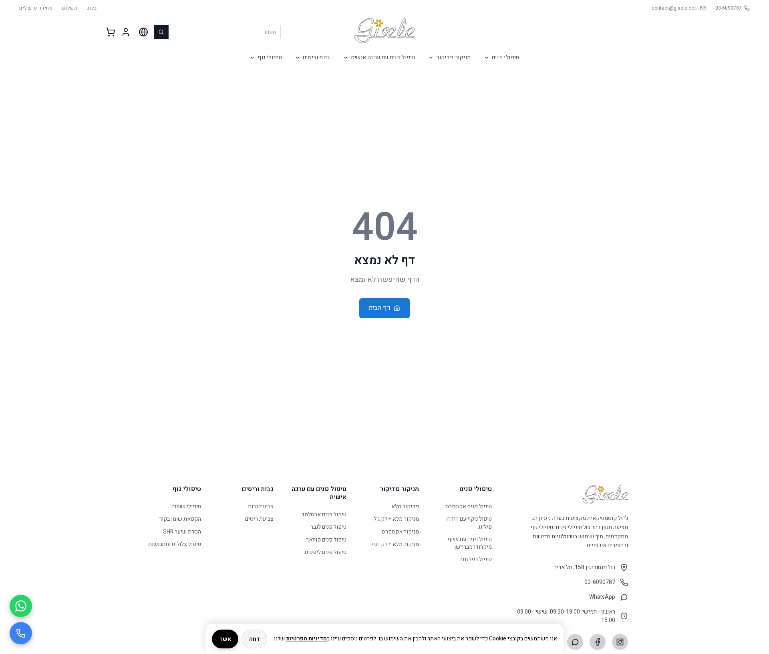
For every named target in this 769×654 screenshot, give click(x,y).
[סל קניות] (110, 32)
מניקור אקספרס (400, 532)
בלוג (92, 8)
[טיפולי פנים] (486, 57)
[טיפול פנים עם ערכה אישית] (345, 57)
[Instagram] (620, 642)
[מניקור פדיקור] (431, 57)
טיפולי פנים (505, 57)
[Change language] (143, 32)
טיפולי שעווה (186, 506)
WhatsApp (602, 597)
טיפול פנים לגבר (328, 527)
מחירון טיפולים (35, 8)
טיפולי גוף (270, 57)
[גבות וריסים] (297, 57)
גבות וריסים (316, 57)
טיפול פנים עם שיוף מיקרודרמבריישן (469, 543)
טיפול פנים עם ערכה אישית (383, 57)
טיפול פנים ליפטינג (325, 552)
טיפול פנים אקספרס (468, 506)
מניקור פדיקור (453, 57)
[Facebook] (598, 642)
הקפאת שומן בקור (180, 519)
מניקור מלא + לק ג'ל (396, 519)
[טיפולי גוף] (252, 57)
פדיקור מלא (405, 506)
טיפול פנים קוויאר (326, 540)
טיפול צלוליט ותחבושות (174, 544)
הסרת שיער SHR (182, 532)
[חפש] (161, 32)
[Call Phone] (21, 633)
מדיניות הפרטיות (306, 638)
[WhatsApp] (575, 642)
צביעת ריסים (259, 519)
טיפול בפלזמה (475, 560)
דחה (254, 639)
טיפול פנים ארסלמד (323, 514)
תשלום (69, 8)
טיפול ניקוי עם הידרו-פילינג (468, 523)
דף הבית (380, 308)
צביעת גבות (261, 506)
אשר (225, 639)
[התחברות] (126, 32)
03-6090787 (599, 582)
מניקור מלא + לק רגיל (394, 544)
